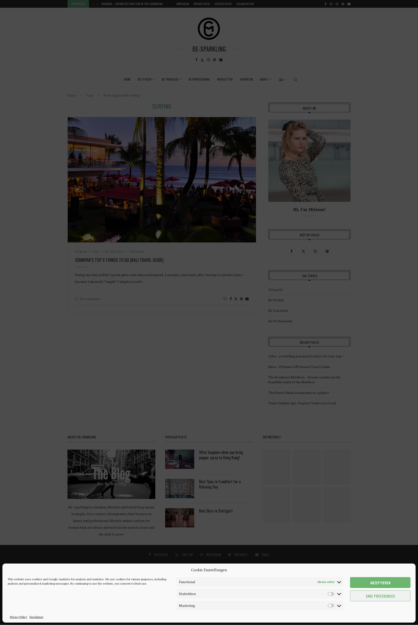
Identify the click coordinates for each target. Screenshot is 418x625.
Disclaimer (36, 617)
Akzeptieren (380, 582)
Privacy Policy (18, 617)
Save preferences (380, 596)
